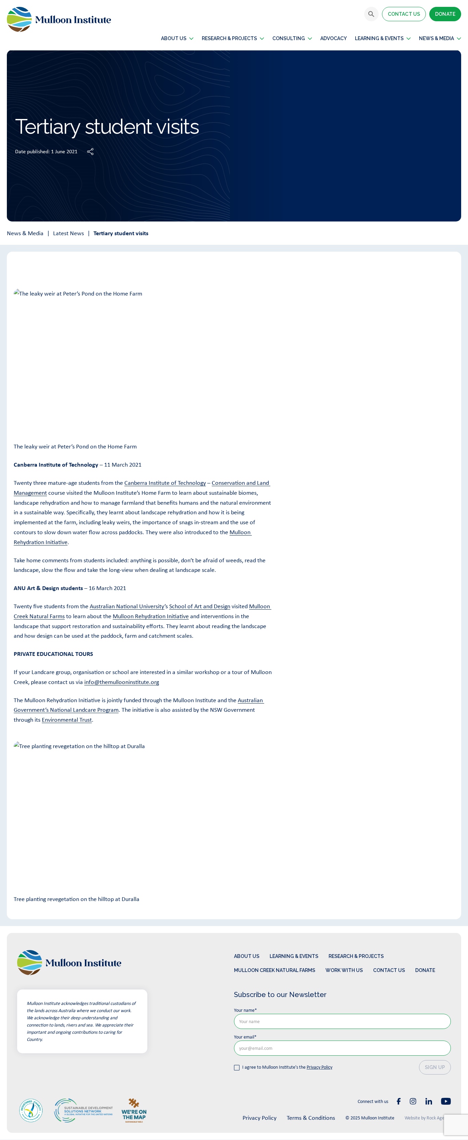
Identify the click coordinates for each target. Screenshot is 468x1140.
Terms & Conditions (311, 1118)
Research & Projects (229, 38)
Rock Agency (439, 1118)
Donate (445, 14)
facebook (399, 1101)
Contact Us (404, 14)
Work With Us (344, 970)
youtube (446, 1101)
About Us (246, 956)
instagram (413, 1101)
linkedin (428, 1101)
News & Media (25, 233)
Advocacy (333, 38)
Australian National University (127, 606)
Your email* (245, 1037)
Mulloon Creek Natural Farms (274, 970)
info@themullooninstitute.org (121, 682)
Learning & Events (379, 38)
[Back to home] (59, 19)
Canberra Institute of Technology (165, 483)
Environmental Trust (67, 720)
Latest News (68, 233)
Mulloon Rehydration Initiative (151, 616)
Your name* (245, 1010)
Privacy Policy (319, 1067)
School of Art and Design (199, 606)
